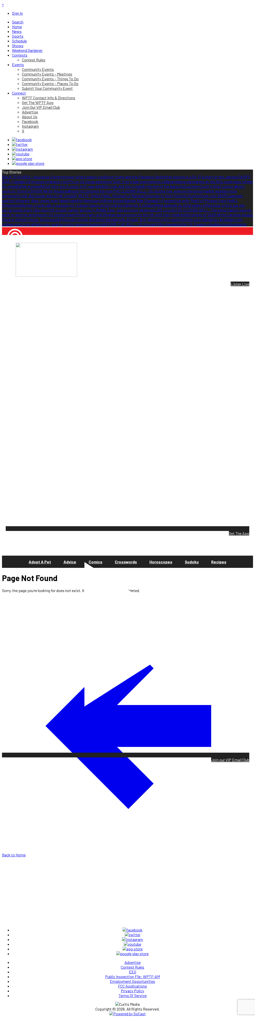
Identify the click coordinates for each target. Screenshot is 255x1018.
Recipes (218, 561)
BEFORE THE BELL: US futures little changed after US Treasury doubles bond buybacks (175, 224)
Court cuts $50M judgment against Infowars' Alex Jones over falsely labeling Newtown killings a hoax (122, 198)
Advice (70, 561)
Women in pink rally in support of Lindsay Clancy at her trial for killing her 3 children (87, 205)
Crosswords (126, 561)
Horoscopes (160, 561)
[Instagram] (22, 149)
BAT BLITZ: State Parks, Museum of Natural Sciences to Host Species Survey (135, 195)
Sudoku (192, 561)
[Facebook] (22, 139)
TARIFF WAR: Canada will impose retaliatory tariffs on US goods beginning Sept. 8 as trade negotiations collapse (126, 179)
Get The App (239, 533)
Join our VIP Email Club (230, 759)
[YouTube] (20, 153)
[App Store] (22, 158)
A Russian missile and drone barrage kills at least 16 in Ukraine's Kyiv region (120, 219)
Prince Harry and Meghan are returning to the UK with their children (129, 214)
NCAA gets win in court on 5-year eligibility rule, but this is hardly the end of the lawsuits (112, 186)
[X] (20, 144)
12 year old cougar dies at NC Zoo (44, 195)
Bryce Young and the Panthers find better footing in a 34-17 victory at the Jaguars (171, 176)
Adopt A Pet (40, 561)
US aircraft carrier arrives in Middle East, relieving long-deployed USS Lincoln (112, 209)
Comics (95, 561)
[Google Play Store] (28, 163)
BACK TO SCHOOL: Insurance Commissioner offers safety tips (53, 176)
